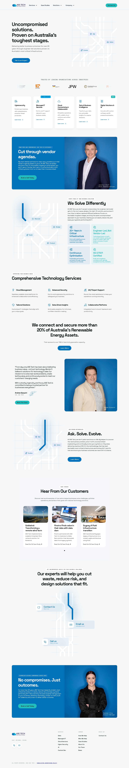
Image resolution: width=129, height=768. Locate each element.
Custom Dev (62, 750)
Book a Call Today (27, 178)
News (80, 750)
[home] (19, 5)
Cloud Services (63, 741)
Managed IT (62, 739)
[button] (33, 5)
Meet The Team (22, 402)
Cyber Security (63, 744)
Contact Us (111, 5)
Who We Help (82, 739)
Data (59, 736)
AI (58, 747)
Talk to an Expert (21, 60)
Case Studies (45, 5)
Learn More (64, 348)
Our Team (81, 747)
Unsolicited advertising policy (47, 763)
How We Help (82, 736)
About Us (81, 744)
